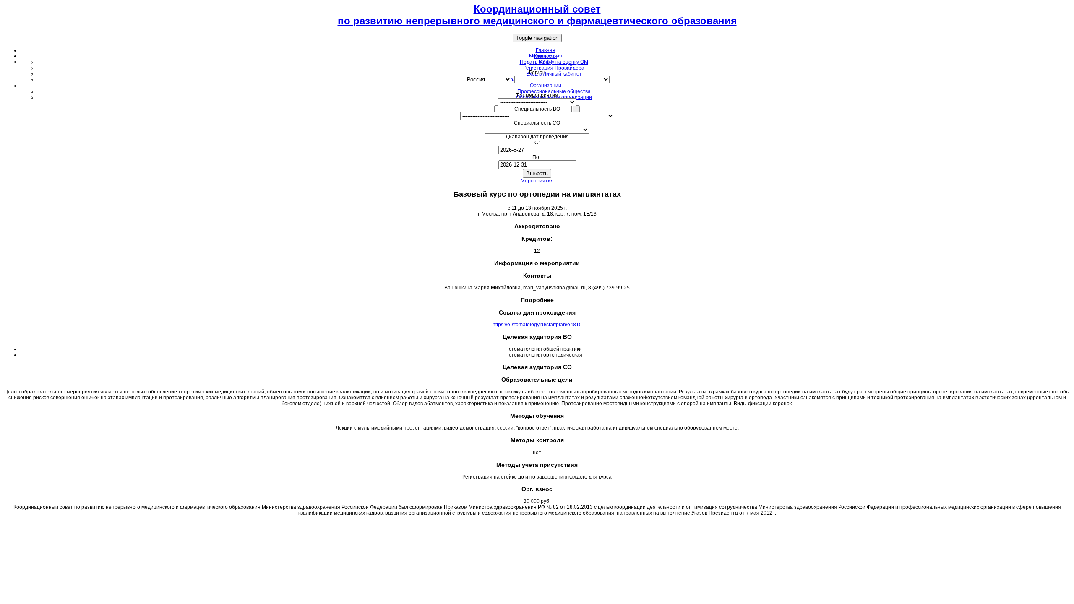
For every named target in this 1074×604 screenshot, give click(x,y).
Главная (545, 50)
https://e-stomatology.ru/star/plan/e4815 (537, 325)
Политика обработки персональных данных (537, 523)
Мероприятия (537, 181)
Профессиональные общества (554, 91)
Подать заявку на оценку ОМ (554, 62)
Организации (545, 86)
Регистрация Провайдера (553, 68)
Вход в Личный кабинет (554, 74)
